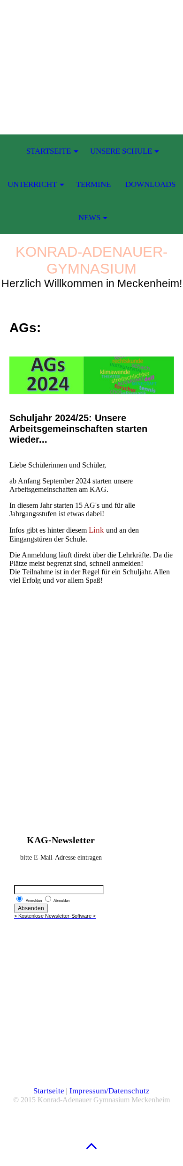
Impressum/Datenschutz (109, 1090)
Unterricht (32, 184)
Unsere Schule (121, 151)
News (89, 217)
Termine (93, 184)
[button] (91, 1146)
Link (97, 530)
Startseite (48, 1090)
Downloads (150, 184)
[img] (91, 58)
